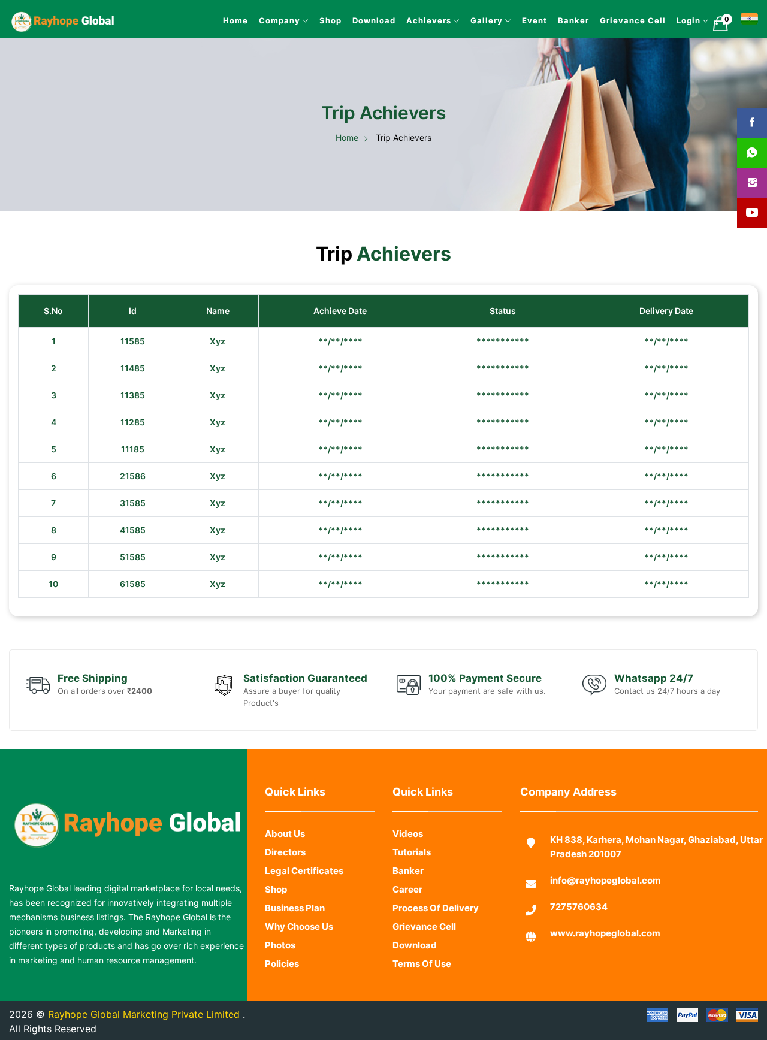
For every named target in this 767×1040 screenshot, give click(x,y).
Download (319, 20)
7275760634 (579, 926)
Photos (280, 964)
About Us (285, 852)
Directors (285, 871)
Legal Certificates (304, 890)
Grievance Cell (620, 20)
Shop (268, 20)
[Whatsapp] (752, 153)
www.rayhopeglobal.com (605, 952)
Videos (407, 852)
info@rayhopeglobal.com (605, 899)
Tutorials (411, 871)
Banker (550, 20)
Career (407, 908)
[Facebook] (752, 123)
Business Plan (295, 927)
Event (505, 20)
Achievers (385, 20)
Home (156, 20)
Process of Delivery (435, 927)
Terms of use (421, 982)
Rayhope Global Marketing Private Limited (145, 1034)
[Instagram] (752, 183)
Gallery (452, 20)
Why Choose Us (299, 945)
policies (282, 982)
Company (210, 20)
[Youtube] (752, 213)
